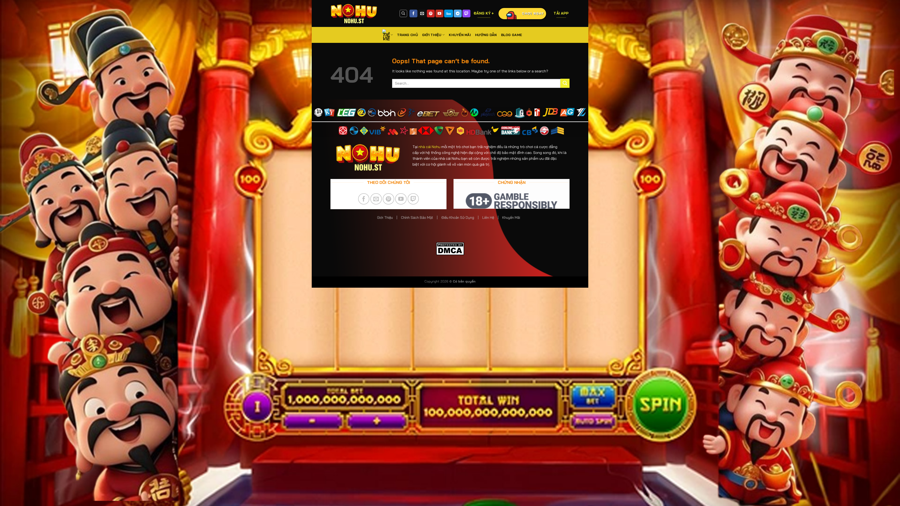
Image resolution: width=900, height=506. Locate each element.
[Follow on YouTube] (439, 13)
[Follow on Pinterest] (431, 13)
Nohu (429, 146)
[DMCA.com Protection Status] (450, 248)
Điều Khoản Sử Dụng (457, 217)
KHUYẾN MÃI (460, 35)
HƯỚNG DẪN (486, 35)
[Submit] (565, 83)
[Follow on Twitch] (466, 13)
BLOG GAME (511, 35)
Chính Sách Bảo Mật (417, 217)
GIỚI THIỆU (432, 35)
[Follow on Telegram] (458, 13)
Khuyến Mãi (511, 217)
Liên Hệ (488, 217)
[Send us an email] (422, 13)
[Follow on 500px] (448, 13)
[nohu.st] (361, 13)
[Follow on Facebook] (413, 13)
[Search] (403, 13)
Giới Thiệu (385, 217)
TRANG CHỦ (407, 35)
